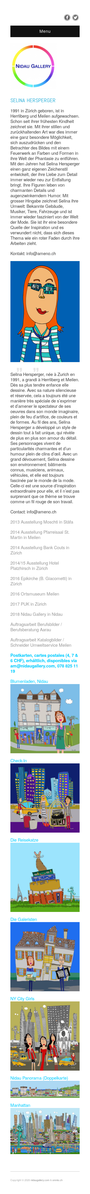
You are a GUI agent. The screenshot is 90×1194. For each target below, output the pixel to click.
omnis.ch (57, 1180)
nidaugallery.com (40, 1180)
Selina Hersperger (33, 100)
